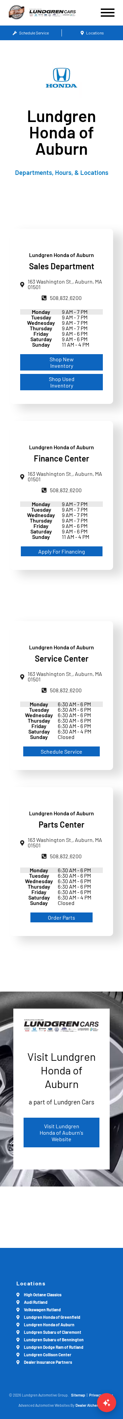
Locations (94, 32)
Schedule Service (33, 32)
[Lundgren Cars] (58, 13)
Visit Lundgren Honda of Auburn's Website (61, 1132)
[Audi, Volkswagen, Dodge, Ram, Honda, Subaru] (17, 13)
